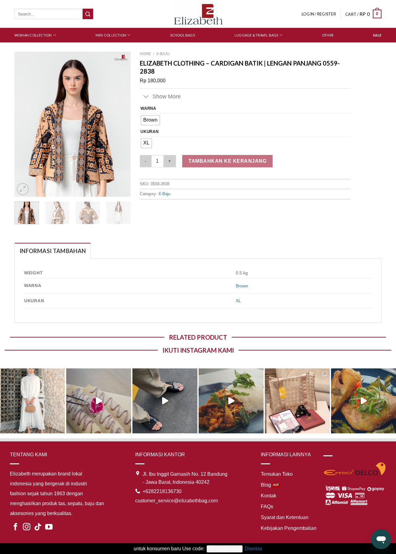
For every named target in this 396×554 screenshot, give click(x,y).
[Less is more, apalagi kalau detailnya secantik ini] (32, 400)
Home (145, 54)
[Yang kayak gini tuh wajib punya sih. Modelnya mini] (164, 400)
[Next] (120, 124)
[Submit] (88, 14)
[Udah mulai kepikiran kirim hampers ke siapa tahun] (297, 400)
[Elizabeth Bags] (198, 14)
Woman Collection (33, 35)
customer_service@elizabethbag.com (176, 500)
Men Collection (111, 35)
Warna (148, 108)
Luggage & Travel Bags (256, 35)
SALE (377, 35)
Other (328, 35)
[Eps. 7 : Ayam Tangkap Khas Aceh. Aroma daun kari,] (363, 400)
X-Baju (163, 54)
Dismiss (253, 548)
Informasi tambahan (52, 250)
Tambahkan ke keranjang (227, 161)
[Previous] (24, 124)
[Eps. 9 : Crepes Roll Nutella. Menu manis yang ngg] (98, 400)
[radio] (150, 120)
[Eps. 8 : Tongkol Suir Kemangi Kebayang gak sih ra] (231, 400)
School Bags (182, 35)
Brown (242, 285)
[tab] (53, 251)
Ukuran (149, 132)
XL (238, 300)
